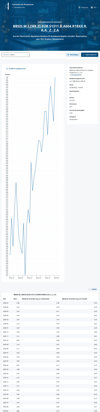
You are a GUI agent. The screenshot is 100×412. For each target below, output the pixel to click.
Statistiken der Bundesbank (22, 4)
